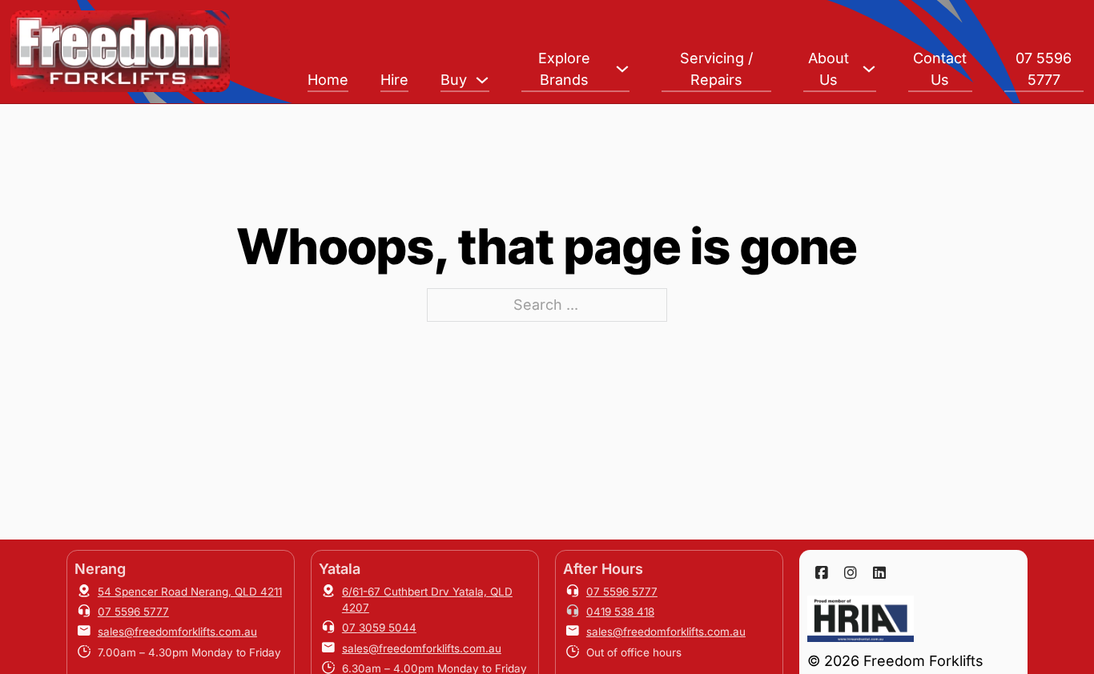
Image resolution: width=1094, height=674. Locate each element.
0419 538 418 (620, 611)
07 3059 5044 (379, 627)
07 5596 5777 (1044, 69)
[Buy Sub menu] (482, 80)
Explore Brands (564, 69)
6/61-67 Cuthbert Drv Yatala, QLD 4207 (427, 599)
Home (328, 79)
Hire (394, 79)
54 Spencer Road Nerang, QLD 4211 (190, 591)
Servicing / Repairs (716, 69)
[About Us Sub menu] (869, 69)
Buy (453, 79)
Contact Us (940, 69)
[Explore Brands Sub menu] (622, 69)
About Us (828, 69)
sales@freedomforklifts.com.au (177, 631)
